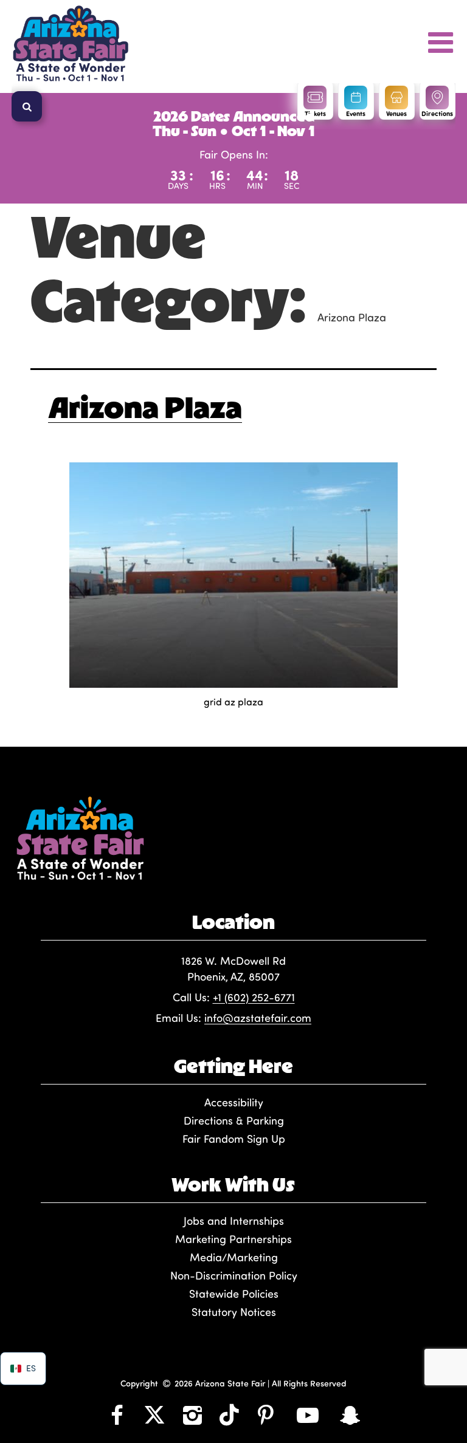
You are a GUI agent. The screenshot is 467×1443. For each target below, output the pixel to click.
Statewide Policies (233, 1293)
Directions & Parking (234, 1120)
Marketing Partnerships (233, 1239)
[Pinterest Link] (266, 1414)
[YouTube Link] (307, 1414)
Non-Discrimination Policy (233, 1275)
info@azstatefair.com (257, 1017)
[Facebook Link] (117, 1414)
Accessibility (233, 1102)
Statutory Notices (234, 1311)
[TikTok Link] (229, 1414)
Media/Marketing (234, 1257)
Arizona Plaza (145, 407)
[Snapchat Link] (350, 1414)
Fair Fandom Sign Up (233, 1138)
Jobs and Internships (234, 1220)
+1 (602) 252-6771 (254, 997)
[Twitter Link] (154, 1414)
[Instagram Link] (192, 1414)
